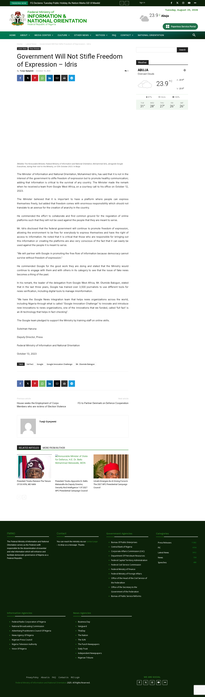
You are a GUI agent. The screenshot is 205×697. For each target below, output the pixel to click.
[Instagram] (183, 3)
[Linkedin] (49, 78)
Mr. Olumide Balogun (85, 364)
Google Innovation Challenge (59, 364)
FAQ (54, 677)
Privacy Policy (32, 677)
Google (40, 364)
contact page (92, 541)
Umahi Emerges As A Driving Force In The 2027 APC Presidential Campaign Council (111, 484)
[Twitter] (177, 3)
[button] (194, 35)
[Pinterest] (35, 78)
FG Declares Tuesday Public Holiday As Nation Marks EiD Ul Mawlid (65, 3)
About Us (45, 677)
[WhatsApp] (42, 78)
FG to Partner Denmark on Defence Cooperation (103, 403)
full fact (30, 364)
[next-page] (24, 497)
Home (20, 44)
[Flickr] (195, 3)
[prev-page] (19, 497)
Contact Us (63, 677)
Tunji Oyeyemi (26, 71)
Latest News (31, 44)
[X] (27, 78)
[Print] (64, 78)
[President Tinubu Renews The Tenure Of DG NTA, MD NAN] (34, 466)
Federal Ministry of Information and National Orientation (41, 682)
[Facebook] (171, 3)
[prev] (122, 3)
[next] (127, 3)
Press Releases (34, 48)
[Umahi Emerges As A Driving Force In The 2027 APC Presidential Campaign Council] (111, 466)
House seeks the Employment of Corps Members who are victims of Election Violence (41, 405)
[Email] (57, 78)
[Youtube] (189, 3)
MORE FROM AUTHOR (54, 448)
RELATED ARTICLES (29, 448)
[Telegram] (72, 78)
